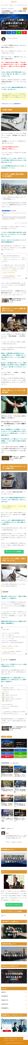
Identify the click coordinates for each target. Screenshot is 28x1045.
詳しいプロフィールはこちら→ (14, 904)
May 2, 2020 (12, 277)
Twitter (8, 842)
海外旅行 (4, 1000)
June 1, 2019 (13, 653)
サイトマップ (21, 1038)
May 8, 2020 (14, 713)
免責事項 (12, 1040)
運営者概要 (4, 1008)
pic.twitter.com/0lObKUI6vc (8, 272)
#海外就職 (14, 270)
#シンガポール (8, 270)
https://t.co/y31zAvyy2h (7, 648)
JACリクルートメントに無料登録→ (14, 551)
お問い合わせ (6, 1040)
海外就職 (4, 736)
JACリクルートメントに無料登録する (11, 103)
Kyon (7, 833)
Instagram (14, 842)
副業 (3, 992)
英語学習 (9, 736)
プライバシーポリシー (20, 1040)
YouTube (20, 842)
